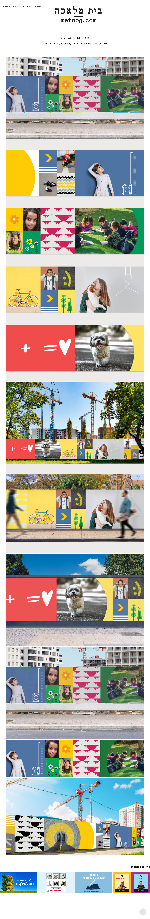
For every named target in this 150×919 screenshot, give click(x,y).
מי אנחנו (6, 7)
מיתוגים (37, 7)
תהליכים (16, 7)
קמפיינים (27, 7)
